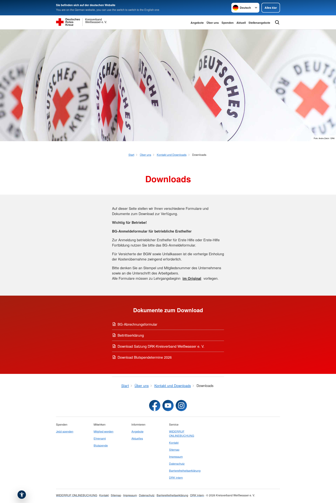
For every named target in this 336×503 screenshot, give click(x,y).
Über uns (212, 23)
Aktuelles (137, 438)
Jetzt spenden (64, 431)
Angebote (197, 23)
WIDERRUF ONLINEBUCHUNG (181, 433)
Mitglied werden (103, 431)
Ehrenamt (100, 438)
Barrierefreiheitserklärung (185, 471)
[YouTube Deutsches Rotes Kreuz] (168, 405)
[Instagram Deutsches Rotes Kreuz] (181, 405)
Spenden (228, 23)
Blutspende (101, 445)
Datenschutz (177, 464)
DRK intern (176, 478)
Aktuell (241, 23)
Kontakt (173, 443)
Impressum (176, 457)
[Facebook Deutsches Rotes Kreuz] (154, 405)
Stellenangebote (259, 23)
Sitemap (174, 450)
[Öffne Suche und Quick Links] (277, 22)
